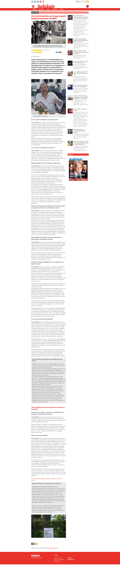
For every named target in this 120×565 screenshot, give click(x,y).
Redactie (70, 558)
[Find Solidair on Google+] (38, 2)
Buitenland (41, 9)
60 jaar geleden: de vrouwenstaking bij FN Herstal (79, 131)
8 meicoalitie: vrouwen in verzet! (80, 109)
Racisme (38, 52)
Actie (48, 9)
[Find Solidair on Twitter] (32, 2)
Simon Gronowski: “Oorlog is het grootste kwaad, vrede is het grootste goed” (81, 143)
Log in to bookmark (32, 544)
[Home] (36, 556)
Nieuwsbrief (71, 559)
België (34, 9)
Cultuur (62, 9)
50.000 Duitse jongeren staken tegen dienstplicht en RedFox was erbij (81, 40)
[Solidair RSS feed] (43, 2)
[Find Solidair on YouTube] (41, 2)
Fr (87, 6)
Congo (39, 50)
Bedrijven (54, 9)
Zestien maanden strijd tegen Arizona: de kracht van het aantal (81, 52)
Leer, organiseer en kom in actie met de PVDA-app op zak (80, 73)
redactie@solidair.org (53, 548)
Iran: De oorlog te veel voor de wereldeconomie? (80, 62)
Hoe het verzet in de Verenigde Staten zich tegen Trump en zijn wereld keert (81, 17)
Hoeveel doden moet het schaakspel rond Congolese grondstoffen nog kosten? (80, 97)
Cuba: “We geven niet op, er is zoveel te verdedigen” (80, 85)
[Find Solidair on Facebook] (35, 2)
